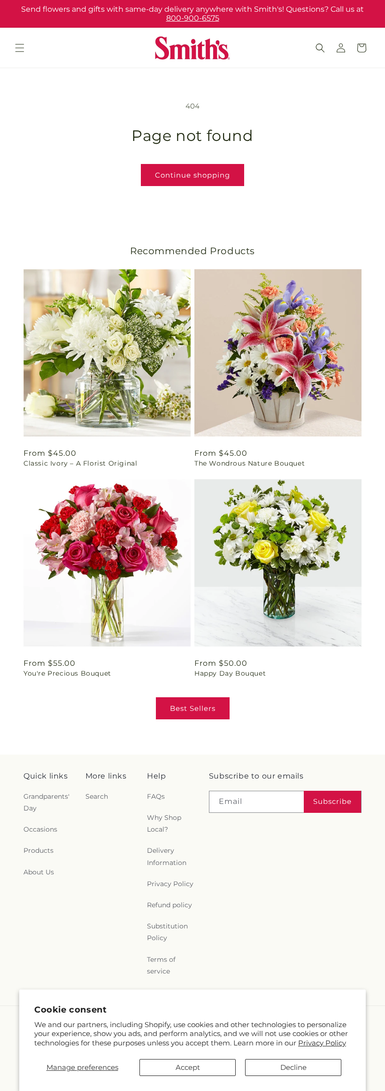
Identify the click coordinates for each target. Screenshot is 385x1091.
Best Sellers (193, 708)
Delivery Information (166, 856)
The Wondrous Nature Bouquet (249, 463)
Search (96, 796)
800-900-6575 (192, 18)
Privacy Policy (322, 1042)
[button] (19, 48)
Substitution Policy (167, 932)
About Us (38, 872)
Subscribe (332, 801)
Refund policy (169, 905)
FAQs (156, 796)
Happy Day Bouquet (230, 673)
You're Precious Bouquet (67, 673)
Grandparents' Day (46, 802)
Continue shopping (192, 175)
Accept (188, 1067)
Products (38, 850)
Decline (293, 1067)
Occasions (40, 829)
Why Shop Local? (164, 823)
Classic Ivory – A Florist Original (80, 463)
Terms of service (161, 965)
